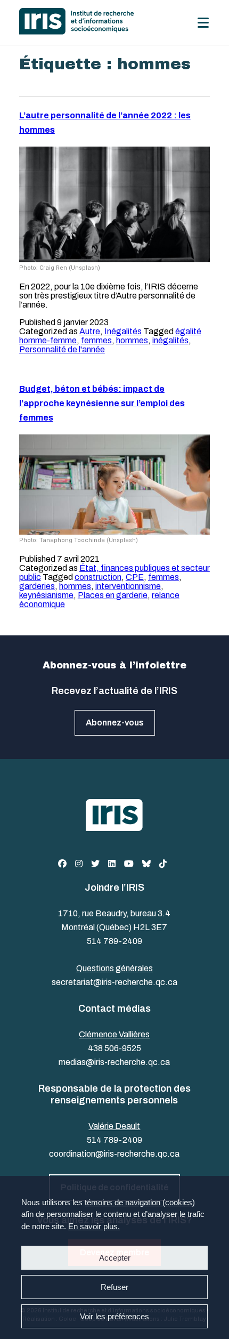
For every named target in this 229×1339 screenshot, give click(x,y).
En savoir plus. (94, 1226)
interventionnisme (128, 586)
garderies (37, 586)
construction (98, 577)
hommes (132, 340)
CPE (135, 577)
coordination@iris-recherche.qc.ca (114, 1153)
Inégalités (123, 331)
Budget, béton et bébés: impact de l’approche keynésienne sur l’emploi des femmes (102, 403)
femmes (96, 340)
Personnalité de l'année (62, 349)
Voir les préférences (114, 1316)
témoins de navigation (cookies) (140, 1202)
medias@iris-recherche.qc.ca (114, 1062)
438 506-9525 (114, 1048)
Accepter (114, 1257)
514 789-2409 (114, 941)
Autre (89, 331)
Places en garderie (113, 595)
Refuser (114, 1287)
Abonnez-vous (115, 722)
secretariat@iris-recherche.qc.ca (114, 982)
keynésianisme (46, 595)
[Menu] (203, 22)
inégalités (170, 340)
